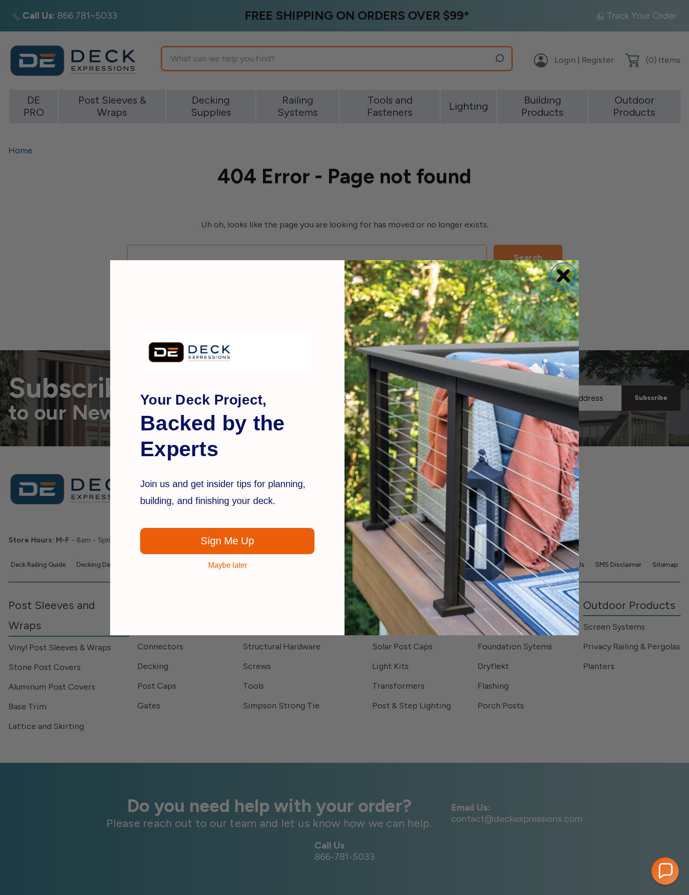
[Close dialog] (563, 275)
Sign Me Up (227, 541)
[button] (665, 871)
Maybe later (227, 565)
